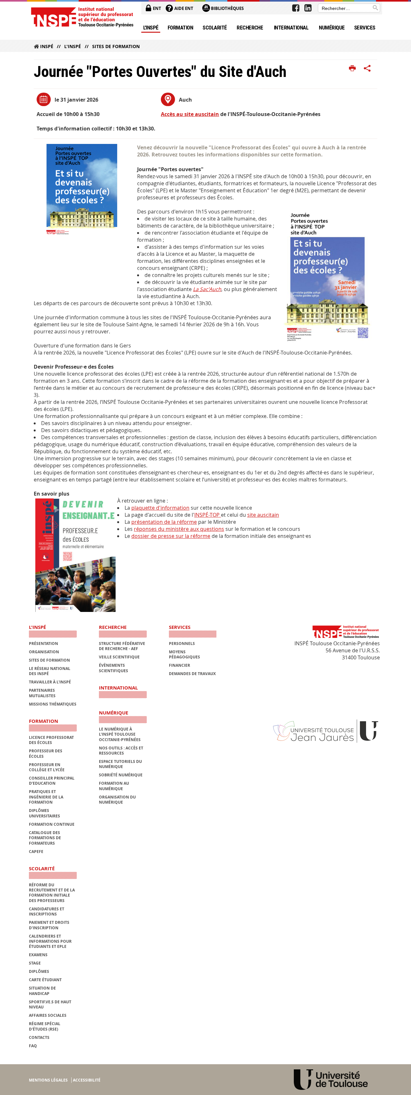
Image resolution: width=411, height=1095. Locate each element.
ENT (156, 8)
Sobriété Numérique (121, 775)
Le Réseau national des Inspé (49, 671)
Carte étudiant (45, 979)
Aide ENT (183, 8)
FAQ (33, 1046)
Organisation (44, 652)
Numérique (332, 27)
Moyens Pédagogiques (184, 654)
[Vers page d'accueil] (82, 16)
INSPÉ (46, 46)
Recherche (250, 27)
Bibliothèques (227, 8)
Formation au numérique (114, 786)
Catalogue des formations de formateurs (45, 838)
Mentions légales (48, 1080)
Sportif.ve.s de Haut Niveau (50, 1004)
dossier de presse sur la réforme (170, 535)
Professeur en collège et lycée (47, 767)
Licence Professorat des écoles (51, 740)
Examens (38, 954)
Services (364, 27)
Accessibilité (87, 1080)
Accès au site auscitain (190, 114)
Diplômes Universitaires (44, 813)
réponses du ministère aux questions (179, 528)
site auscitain (263, 514)
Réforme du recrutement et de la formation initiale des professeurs (52, 892)
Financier (179, 665)
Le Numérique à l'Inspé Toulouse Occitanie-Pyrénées (120, 734)
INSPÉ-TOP (207, 514)
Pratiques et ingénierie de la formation (46, 797)
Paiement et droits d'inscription (49, 925)
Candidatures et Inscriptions (46, 911)
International (291, 27)
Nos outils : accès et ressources (121, 750)
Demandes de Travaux (192, 673)
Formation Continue (51, 824)
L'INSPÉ (151, 27)
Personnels (182, 643)
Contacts (39, 1037)
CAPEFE (36, 851)
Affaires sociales (47, 1015)
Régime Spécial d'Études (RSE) (44, 1026)
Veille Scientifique (119, 657)
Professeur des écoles (45, 753)
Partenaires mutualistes (42, 693)
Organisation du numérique (117, 799)
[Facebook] (296, 8)
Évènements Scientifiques (113, 668)
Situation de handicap (42, 990)
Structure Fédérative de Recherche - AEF (122, 646)
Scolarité (215, 27)
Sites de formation (115, 46)
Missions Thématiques (52, 704)
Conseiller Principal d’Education (51, 780)
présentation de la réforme (164, 521)
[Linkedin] (308, 8)
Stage (35, 963)
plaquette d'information (160, 507)
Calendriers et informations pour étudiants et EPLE (50, 941)
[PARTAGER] (367, 69)
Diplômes (39, 971)
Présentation (43, 643)
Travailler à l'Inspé (50, 682)
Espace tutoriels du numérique (120, 764)
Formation (180, 27)
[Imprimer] (352, 68)
